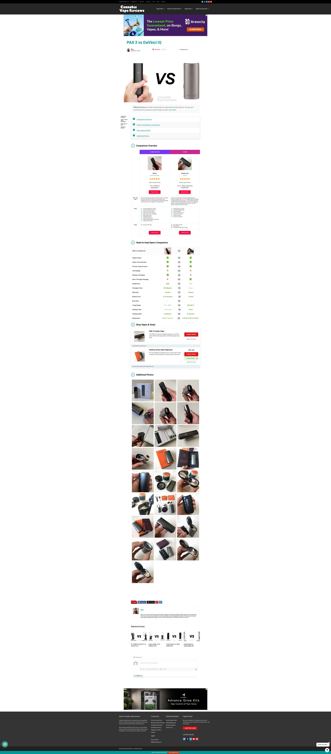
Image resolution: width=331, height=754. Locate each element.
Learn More (172, 110)
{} (162, 669)
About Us (163, 1)
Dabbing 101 (134, 1)
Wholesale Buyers (171, 722)
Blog (158, 1)
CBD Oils (142, 1)
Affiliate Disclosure (156, 742)
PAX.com (157, 186)
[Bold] (141, 669)
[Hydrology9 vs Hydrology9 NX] (192, 632)
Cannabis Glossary (156, 727)
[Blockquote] (155, 669)
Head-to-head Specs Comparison (124, 120)
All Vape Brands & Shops (157, 722)
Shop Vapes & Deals (124, 124)
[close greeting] (329, 743)
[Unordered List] (153, 669)
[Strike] (148, 669)
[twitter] (204, 2)
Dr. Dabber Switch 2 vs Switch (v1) (138, 645)
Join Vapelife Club (174, 752)
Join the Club (190, 728)
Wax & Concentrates (174, 9)
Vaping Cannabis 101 (124, 1)
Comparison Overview (123, 117)
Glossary (148, 1)
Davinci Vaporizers (187, 186)
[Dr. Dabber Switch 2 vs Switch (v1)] (139, 632)
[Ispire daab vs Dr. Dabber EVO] (157, 632)
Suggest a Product (156, 730)
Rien (132, 49)
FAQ (154, 1)
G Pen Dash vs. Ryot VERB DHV (173, 645)
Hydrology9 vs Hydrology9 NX (189, 645)
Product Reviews (170, 725)
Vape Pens (159, 9)
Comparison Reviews (157, 725)
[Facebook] (202, 2)
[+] (165, 669)
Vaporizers (188, 9)
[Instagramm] (207, 2)
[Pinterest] (211, 2)
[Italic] (143, 669)
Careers (153, 732)
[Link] (160, 669)
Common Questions (156, 720)
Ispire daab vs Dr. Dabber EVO (154, 645)
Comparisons (184, 49)
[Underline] (146, 669)
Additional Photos (123, 127)
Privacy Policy (155, 739)
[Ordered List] (151, 669)
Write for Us (169, 727)
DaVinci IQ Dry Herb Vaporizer (161, 350)
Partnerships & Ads (171, 720)
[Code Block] (158, 669)
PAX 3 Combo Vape (156, 331)
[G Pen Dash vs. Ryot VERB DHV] (174, 632)
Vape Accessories (201, 9)
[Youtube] (209, 2)
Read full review (191, 339)
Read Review (154, 187)
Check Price (154, 192)
